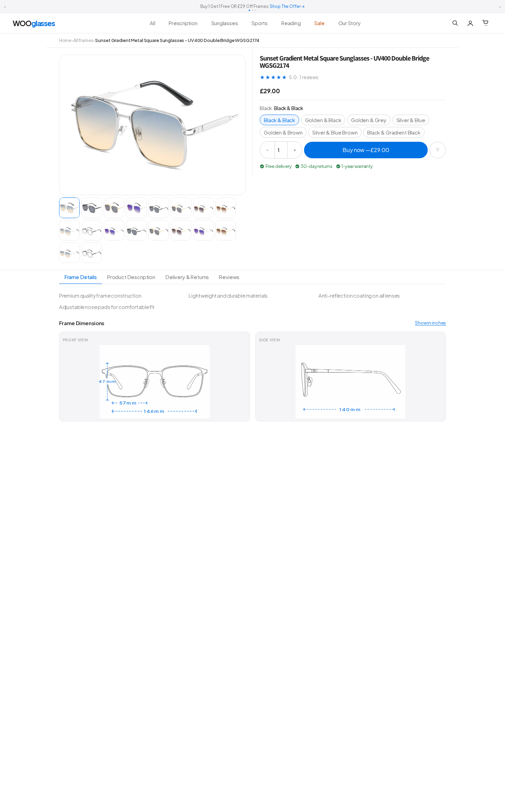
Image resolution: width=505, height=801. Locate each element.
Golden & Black (323, 120)
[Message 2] (252, 10)
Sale (319, 23)
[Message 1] (249, 10)
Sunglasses (224, 23)
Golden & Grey (368, 120)
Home (65, 40)
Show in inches (430, 322)
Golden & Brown (283, 132)
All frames (83, 40)
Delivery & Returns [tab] (187, 277)
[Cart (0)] (485, 23)
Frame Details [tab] (80, 277)
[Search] (455, 23)
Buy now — (366, 149)
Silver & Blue (410, 120)
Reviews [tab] (229, 277)
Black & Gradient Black (393, 132)
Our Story (349, 23)
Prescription (183, 23)
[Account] (470, 23)
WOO (34, 23)
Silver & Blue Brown (334, 132)
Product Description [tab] (131, 277)
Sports (259, 23)
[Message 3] (255, 10)
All (152, 23)
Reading (291, 23)
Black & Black (279, 120)
